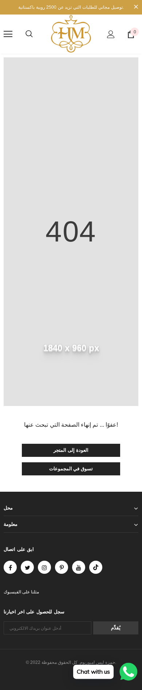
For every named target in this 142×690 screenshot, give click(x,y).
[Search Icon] (29, 34)
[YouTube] (78, 567)
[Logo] (71, 34)
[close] (135, 7)
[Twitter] (27, 567)
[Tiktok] (95, 567)
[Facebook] (10, 567)
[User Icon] (111, 34)
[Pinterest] (61, 567)
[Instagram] (44, 567)
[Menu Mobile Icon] (8, 34)
